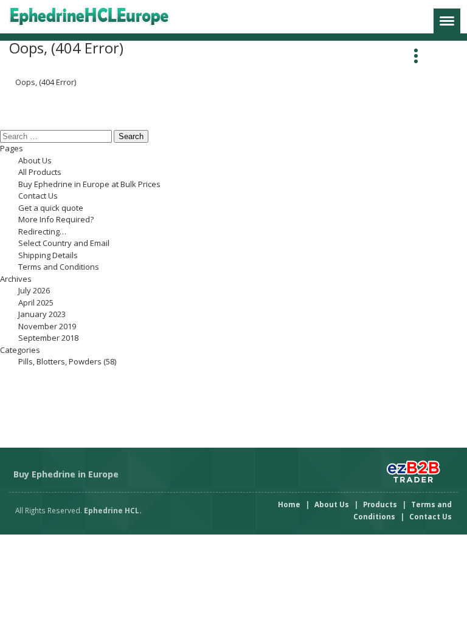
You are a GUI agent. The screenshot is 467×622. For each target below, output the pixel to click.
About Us (35, 160)
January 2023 (42, 314)
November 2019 (47, 326)
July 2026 (34, 290)
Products (380, 504)
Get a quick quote (50, 207)
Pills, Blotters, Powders (60, 361)
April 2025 (36, 302)
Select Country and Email (63, 243)
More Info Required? (56, 219)
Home (289, 504)
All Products (39, 171)
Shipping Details (48, 255)
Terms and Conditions (58, 266)
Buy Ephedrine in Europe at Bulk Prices (89, 184)
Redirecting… (42, 231)
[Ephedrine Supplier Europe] (99, 16)
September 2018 (48, 337)
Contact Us (38, 195)
